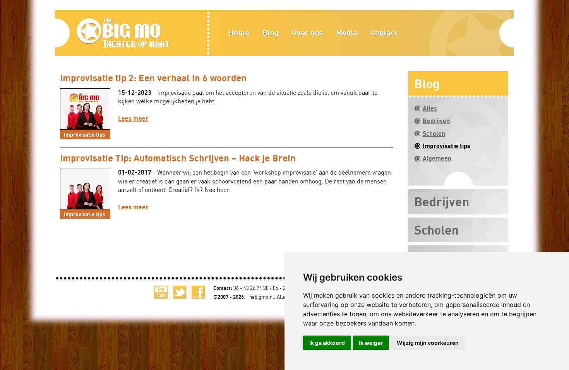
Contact (383, 33)
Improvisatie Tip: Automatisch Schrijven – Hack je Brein (178, 157)
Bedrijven (436, 121)
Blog (270, 33)
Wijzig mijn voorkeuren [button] (428, 342)
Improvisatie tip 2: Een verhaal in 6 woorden (153, 77)
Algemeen (437, 158)
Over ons (307, 33)
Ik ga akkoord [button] (327, 342)
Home (238, 33)
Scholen (434, 133)
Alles (430, 108)
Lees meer (133, 118)
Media (346, 33)
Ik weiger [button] (371, 342)
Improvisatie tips (446, 146)
